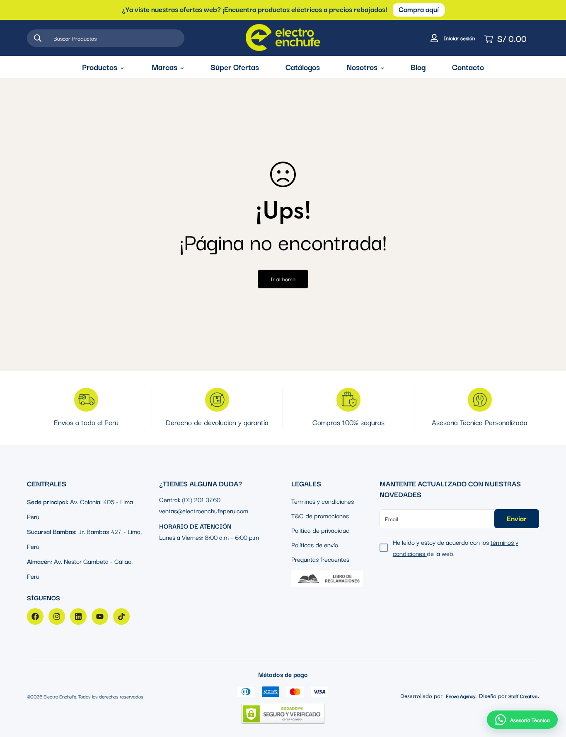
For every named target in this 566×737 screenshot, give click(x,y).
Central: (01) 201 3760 (189, 499)
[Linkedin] (78, 616)
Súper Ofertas (234, 66)
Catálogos (302, 66)
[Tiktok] (121, 616)
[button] (522, 719)
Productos (99, 66)
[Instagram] (56, 616)
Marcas (164, 66)
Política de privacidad (320, 530)
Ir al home (283, 278)
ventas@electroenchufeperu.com (203, 510)
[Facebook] (35, 616)
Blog (418, 66)
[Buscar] (37, 38)
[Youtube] (100, 616)
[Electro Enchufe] (283, 38)
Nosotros (361, 66)
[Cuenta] (452, 38)
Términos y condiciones (322, 501)
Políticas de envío (314, 544)
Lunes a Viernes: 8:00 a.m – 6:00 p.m (209, 537)
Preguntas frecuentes (320, 559)
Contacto (468, 66)
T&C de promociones (320, 515)
